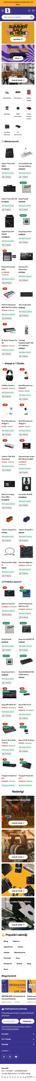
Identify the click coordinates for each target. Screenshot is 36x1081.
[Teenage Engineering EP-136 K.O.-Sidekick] (26, 330)
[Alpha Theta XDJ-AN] (9, 188)
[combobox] (18, 17)
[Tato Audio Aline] (26, 294)
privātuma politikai (12, 1029)
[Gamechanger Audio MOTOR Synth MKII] (26, 446)
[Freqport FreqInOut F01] (9, 765)
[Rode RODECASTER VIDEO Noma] (26, 661)
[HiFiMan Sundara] (9, 375)
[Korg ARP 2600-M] (9, 694)
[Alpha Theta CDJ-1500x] (9, 153)
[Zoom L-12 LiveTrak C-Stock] (9, 730)
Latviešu (5, 1051)
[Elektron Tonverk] (9, 593)
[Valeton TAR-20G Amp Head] (9, 446)
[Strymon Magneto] (26, 552)
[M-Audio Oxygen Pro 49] (9, 330)
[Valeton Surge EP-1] (26, 519)
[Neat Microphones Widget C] (9, 410)
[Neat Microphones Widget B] (26, 375)
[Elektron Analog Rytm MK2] (9, 484)
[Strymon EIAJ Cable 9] (9, 552)
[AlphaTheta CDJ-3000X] (9, 221)
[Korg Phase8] (26, 188)
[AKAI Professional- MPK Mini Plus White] (9, 294)
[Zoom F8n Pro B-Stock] (26, 694)
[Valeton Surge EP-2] (9, 519)
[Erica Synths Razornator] (26, 256)
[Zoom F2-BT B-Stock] (26, 730)
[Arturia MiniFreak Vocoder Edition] (26, 153)
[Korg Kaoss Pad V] (26, 221)
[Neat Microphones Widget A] (26, 410)
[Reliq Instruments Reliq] (9, 256)
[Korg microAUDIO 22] (26, 629)
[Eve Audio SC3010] (26, 484)
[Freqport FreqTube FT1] (26, 765)
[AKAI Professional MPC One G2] (26, 593)
